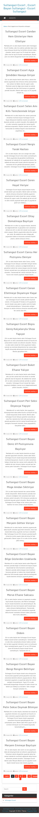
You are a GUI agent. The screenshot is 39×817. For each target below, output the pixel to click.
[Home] (4, 18)
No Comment (24, 65)
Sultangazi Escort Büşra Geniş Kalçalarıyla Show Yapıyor (20, 329)
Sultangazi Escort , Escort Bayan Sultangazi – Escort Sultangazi (19, 8)
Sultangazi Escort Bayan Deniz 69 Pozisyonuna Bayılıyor (20, 444)
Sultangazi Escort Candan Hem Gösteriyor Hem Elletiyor (20, 36)
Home (5, 26)
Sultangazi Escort (10, 800)
